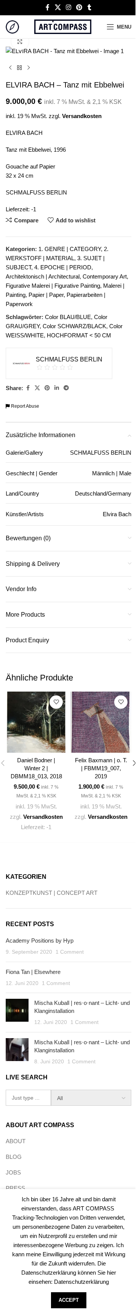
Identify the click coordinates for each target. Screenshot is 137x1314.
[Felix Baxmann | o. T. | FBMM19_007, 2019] (100, 722)
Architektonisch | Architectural (43, 276)
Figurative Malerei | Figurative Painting (53, 285)
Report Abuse (24, 406)
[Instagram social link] (68, 7)
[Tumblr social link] (89, 7)
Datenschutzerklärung (81, 1281)
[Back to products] (19, 68)
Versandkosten (82, 116)
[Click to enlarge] (20, 41)
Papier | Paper (46, 295)
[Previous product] (10, 68)
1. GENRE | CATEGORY (69, 249)
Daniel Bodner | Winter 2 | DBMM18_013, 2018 (36, 768)
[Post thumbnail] (17, 1012)
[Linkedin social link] (56, 388)
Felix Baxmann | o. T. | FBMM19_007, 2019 (101, 768)
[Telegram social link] (66, 388)
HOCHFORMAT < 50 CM (79, 335)
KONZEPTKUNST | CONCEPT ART (51, 893)
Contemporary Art (105, 276)
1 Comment (70, 952)
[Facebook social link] (47, 7)
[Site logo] (12, 26)
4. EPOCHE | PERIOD (62, 267)
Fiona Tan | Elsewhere (33, 972)
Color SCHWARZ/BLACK (74, 326)
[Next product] (28, 68)
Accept (69, 1300)
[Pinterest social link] (79, 7)
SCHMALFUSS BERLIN (36, 192)
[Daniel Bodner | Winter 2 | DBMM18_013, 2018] (36, 722)
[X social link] (57, 7)
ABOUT (15, 1141)
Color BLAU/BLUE (68, 317)
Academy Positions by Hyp (39, 940)
